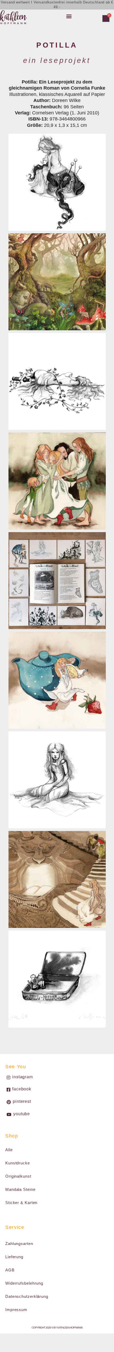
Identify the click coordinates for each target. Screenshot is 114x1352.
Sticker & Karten (21, 1202)
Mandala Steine (20, 1189)
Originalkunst (18, 1176)
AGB (10, 1270)
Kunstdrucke (17, 1163)
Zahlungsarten (19, 1243)
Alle (9, 1149)
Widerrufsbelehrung (24, 1283)
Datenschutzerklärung (26, 1296)
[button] (68, 16)
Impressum (16, 1309)
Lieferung (14, 1257)
